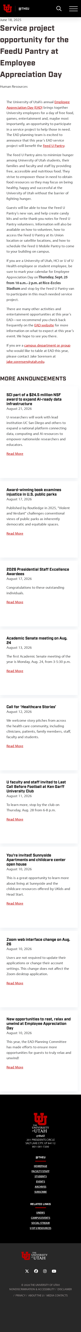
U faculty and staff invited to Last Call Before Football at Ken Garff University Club (36, 787)
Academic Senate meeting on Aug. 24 (36, 640)
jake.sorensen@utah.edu (25, 361)
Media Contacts (57, 1295)
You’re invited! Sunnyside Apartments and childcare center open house (36, 860)
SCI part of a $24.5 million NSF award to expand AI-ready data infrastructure (34, 399)
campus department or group (47, 345)
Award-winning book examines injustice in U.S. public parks (33, 492)
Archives (40, 1186)
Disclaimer (64, 1289)
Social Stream (40, 1223)
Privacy (20, 1295)
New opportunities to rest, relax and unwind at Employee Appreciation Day (38, 1024)
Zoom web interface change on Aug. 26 (38, 942)
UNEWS (40, 1212)
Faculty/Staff (40, 1171)
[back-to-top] (76, 1323)
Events (40, 1181)
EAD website (44, 325)
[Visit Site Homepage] (40, 1131)
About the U (36, 1295)
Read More (14, 453)
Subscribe (40, 1191)
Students (41, 1176)
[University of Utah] (40, 1256)
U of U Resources (40, 1228)
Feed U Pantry (53, 145)
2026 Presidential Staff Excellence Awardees (37, 571)
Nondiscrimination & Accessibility (32, 1289)
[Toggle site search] (59, 8)
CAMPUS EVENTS (40, 1217)
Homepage (40, 1166)
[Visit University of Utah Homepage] (7, 8)
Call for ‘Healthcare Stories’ (31, 706)
